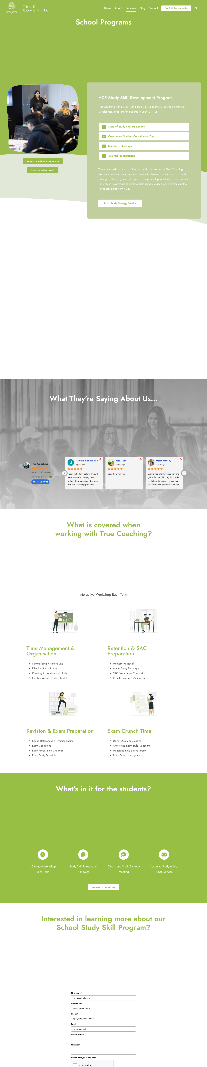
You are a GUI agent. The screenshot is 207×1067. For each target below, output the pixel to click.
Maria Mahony (163, 460)
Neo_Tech (121, 460)
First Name (76, 993)
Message (75, 1044)
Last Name (76, 1003)
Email (74, 1024)
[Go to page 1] (125, 491)
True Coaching (39, 464)
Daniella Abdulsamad (87, 460)
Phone (74, 1014)
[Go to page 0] (123, 491)
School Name (77, 1034)
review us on (39, 481)
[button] (196, 8)
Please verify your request (83, 1057)
